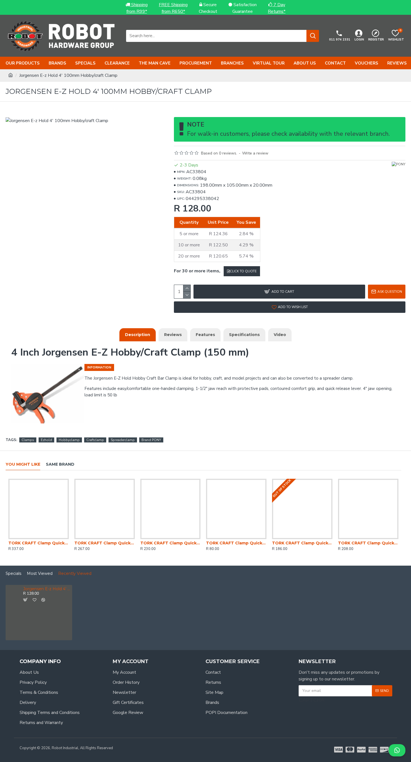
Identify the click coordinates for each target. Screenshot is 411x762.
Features (205, 334)
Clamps (28, 440)
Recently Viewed (74, 573)
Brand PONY (151, 440)
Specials (13, 573)
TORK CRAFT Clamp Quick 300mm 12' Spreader (368, 543)
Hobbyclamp (69, 440)
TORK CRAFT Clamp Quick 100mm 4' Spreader (236, 543)
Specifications (244, 334)
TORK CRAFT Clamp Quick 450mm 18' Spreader (170, 543)
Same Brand (60, 464)
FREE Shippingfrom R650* (173, 8)
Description (137, 334)
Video (280, 334)
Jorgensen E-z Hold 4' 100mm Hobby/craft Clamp (46, 589)
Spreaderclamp (123, 440)
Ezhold (46, 440)
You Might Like (23, 464)
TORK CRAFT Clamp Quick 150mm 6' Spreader (302, 543)
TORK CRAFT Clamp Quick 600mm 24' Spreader (104, 543)
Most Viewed (40, 573)
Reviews (173, 334)
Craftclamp (95, 440)
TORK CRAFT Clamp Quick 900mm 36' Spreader (38, 543)
